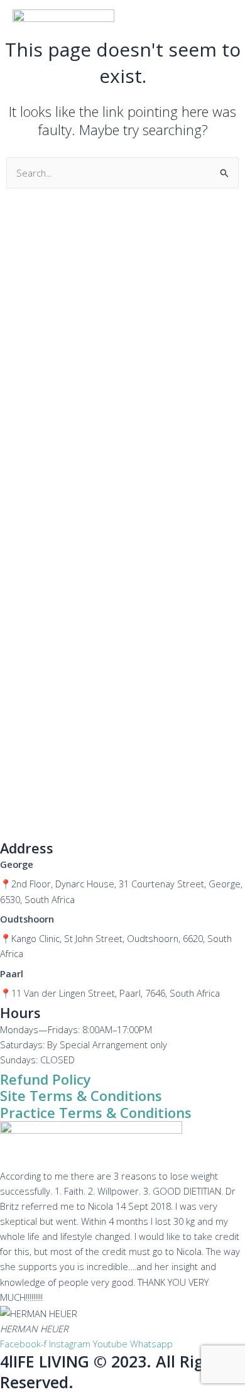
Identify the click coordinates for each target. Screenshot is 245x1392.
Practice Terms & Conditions (96, 1113)
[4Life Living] (63, 22)
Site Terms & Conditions (81, 1096)
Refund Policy (45, 1079)
